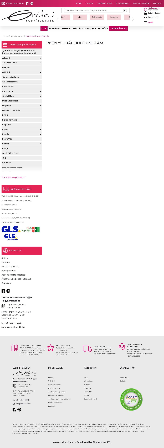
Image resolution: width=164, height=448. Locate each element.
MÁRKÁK (65, 28)
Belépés (122, 381)
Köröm (69, 17)
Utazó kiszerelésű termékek (121, 19)
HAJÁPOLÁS (76, 28)
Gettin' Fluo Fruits (10, 153)
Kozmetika (88, 392)
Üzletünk (89, 3)
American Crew (9, 63)
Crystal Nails (8, 96)
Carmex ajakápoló (10, 77)
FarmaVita (7, 139)
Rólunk (79, 3)
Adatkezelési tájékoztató (57, 392)
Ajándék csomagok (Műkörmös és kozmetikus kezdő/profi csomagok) (19, 51)
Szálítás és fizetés (54, 384)
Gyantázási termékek (12, 167)
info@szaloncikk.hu (15, 3)
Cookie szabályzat (55, 402)
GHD (4, 158)
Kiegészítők (103, 17)
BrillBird (6, 72)
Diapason (6, 105)
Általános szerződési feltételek (59, 399)
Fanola (5, 134)
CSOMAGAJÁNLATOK (118, 28)
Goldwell (6, 163)
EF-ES (5, 115)
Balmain (6, 67)
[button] (57, 19)
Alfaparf (6, 58)
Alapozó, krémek (87, 18)
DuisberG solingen (11, 110)
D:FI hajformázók (10, 101)
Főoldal (5, 36)
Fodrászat (87, 388)
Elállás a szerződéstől (56, 395)
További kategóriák (12, 177)
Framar (5, 144)
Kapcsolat (157, 3)
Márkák (87, 384)
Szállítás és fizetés (104, 3)
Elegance (6, 124)
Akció (86, 377)
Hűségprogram (122, 3)
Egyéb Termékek (10, 120)
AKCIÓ (44, 28)
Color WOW (8, 86)
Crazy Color (7, 91)
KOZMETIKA (89, 28)
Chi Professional (10, 82)
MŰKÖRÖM (102, 28)
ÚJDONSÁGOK (54, 28)
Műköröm (87, 395)
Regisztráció (124, 377)
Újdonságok (88, 381)
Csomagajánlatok (90, 399)
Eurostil (5, 129)
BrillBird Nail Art (17, 36)
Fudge (5, 148)
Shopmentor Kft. (102, 442)
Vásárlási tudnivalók (141, 3)
